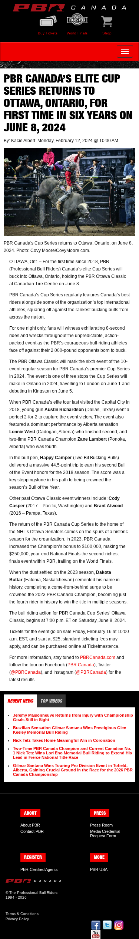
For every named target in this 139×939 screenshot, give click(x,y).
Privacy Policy (17, 919)
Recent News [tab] (20, 701)
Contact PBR (32, 831)
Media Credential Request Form (105, 833)
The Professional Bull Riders (33, 893)
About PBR (30, 825)
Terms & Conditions (22, 914)
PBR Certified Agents (39, 869)
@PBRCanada (26, 672)
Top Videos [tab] (51, 701)
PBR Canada (80, 664)
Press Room (101, 825)
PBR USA (98, 869)
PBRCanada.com (97, 657)
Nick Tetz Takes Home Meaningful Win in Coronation (64, 740)
